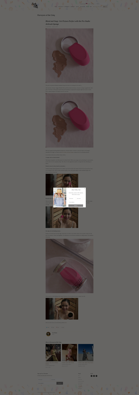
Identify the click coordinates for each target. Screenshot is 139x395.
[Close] (85, 189)
